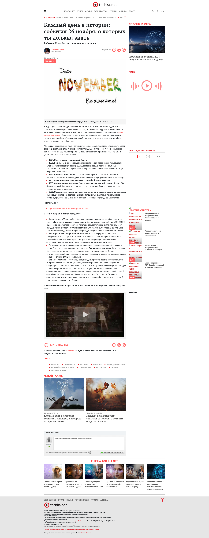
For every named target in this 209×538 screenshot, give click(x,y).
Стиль (80, 11)
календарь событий (116, 365)
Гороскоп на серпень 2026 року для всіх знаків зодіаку (146, 58)
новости (55, 365)
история (84, 365)
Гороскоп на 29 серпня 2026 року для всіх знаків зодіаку (53, 484)
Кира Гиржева (58, 49)
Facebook (71, 351)
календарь (101, 367)
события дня (85, 367)
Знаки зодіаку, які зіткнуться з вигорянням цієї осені (94, 484)
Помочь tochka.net (64, 18)
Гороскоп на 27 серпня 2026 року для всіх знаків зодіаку (115, 484)
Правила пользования (51, 529)
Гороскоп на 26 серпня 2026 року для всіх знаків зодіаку (135, 484)
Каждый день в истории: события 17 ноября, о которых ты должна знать (104, 418)
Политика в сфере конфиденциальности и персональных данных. (79, 529)
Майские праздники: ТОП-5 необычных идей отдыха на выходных (154, 265)
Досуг (132, 11)
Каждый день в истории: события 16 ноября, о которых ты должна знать (62, 418)
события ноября (58, 370)
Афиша (123, 11)
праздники (70, 365)
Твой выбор (49, 61)
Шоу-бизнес (69, 11)
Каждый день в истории (62, 367)
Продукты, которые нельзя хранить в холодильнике (153, 233)
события (97, 365)
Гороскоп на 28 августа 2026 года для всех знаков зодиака (73, 484)
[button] (157, 11)
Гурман (113, 11)
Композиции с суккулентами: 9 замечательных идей (153, 247)
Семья (88, 11)
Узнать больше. (86, 533)
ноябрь (115, 367)
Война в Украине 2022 (86, 18)
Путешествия (101, 11)
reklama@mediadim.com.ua (78, 521)
